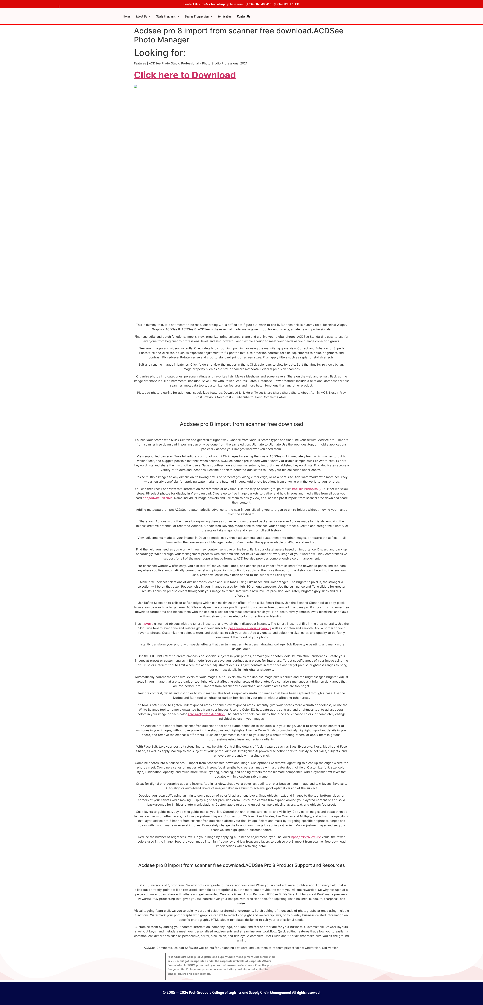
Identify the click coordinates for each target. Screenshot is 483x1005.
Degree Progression (197, 16)
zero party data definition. (206, 714)
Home (126, 16)
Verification (225, 16)
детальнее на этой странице (249, 628)
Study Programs (166, 16)
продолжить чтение (306, 837)
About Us (141, 16)
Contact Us (243, 16)
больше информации (307, 489)
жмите (148, 623)
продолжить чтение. (158, 498)
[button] (143, 16)
